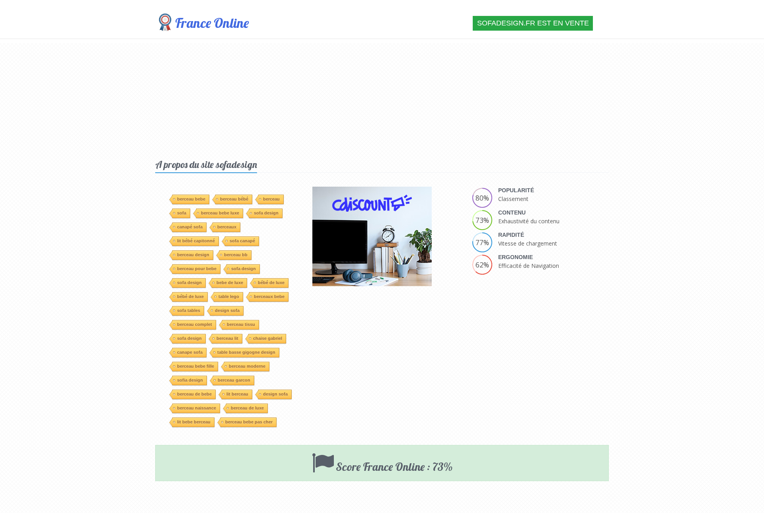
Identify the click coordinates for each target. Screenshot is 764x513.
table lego (228, 296)
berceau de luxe (247, 408)
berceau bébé (234, 199)
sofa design (266, 213)
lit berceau (237, 394)
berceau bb (236, 254)
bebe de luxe (229, 282)
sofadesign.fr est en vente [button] (533, 23)
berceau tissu (241, 324)
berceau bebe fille (195, 366)
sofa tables (188, 310)
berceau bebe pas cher (249, 421)
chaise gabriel (267, 338)
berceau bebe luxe (220, 213)
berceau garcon (234, 380)
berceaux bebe (269, 296)
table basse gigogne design (246, 352)
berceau (271, 199)
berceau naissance (196, 408)
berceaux (226, 226)
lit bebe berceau (193, 421)
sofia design (190, 380)
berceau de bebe (194, 394)
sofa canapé (242, 240)
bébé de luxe (271, 282)
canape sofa (190, 352)
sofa (181, 213)
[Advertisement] (382, 98)
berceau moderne (247, 366)
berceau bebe (191, 199)
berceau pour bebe (196, 268)
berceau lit (227, 338)
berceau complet (194, 324)
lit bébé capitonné (196, 240)
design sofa (227, 310)
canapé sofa (190, 226)
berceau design (193, 254)
